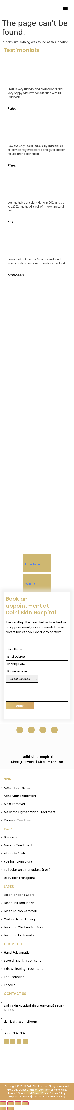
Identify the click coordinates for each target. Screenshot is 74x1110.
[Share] (10, 1103)
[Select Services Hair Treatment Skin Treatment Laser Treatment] (22, 679)
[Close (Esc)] (3, 1103)
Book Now (32, 564)
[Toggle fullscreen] (18, 1103)
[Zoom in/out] (25, 1103)
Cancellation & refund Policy (48, 1096)
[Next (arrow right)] (10, 1108)
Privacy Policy (40, 1093)
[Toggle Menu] (65, 8)
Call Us (30, 584)
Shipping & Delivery (20, 1096)
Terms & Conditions (19, 1093)
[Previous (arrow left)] (3, 1108)
